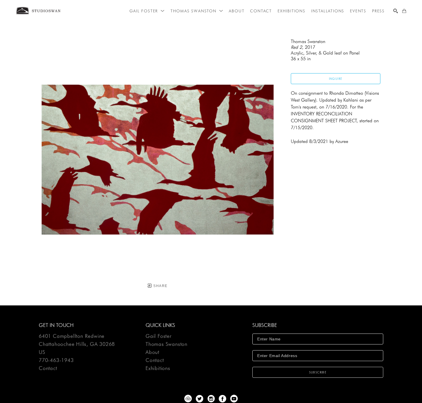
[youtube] (234, 398)
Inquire (335, 78)
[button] (146, 11)
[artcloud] (188, 398)
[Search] (395, 11)
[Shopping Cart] (404, 11)
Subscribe (318, 372)
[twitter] (199, 398)
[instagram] (211, 398)
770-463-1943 (56, 360)
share (159, 286)
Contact (48, 368)
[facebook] (222, 398)
